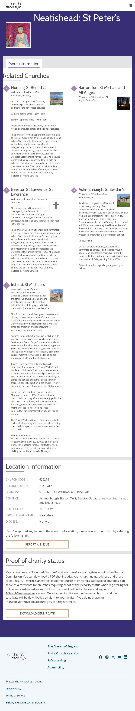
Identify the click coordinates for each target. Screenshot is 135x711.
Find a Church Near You (63, 653)
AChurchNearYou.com (20, 593)
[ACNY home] (11, 5)
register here (66, 602)
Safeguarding (56, 660)
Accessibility (55, 667)
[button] (131, 5)
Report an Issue (37, 544)
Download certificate (37, 613)
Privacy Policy (13, 688)
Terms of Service (15, 695)
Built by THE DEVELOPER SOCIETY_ (26, 702)
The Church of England (62, 646)
